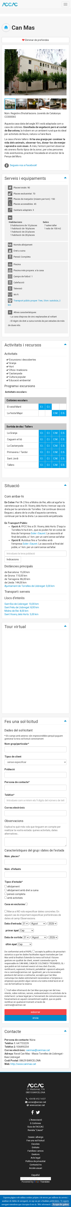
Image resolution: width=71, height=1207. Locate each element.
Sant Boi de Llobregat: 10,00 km (21, 604)
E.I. (41, 406)
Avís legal (35, 1157)
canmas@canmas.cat (38, 1050)
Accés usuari (35, 1168)
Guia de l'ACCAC (35, 1126)
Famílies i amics (35, 1151)
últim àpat (11, 944)
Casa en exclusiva (14, 904)
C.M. (55, 413)
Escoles (35, 1144)
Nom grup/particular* (16, 743)
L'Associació (35, 1120)
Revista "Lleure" (35, 1130)
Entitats (35, 1147)
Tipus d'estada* (13, 881)
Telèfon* (9, 795)
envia (35, 1018)
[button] (21, 104)
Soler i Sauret (38, 533)
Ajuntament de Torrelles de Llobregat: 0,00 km (29, 586)
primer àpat (12, 930)
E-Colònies (35, 1123)
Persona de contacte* (17, 782)
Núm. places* (12, 856)
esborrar (35, 1012)
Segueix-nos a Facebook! (23, 165)
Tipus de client (12, 756)
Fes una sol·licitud (35, 1140)
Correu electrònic (14, 807)
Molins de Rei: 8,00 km (16, 610)
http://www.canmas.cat (23, 1064)
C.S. (63, 413)
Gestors (35, 1154)
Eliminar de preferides (36, 40)
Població (9, 769)
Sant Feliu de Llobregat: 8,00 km (21, 607)
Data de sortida (13, 937)
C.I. (48, 406)
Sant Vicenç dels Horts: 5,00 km (21, 614)
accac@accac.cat (37, 1102)
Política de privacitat (35, 1161)
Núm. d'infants (12, 869)
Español (36, 1175)
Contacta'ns (36, 1164)
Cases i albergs (35, 1137)
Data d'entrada (12, 923)
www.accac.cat (37, 1105)
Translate (44, 1181)
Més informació (44, 1204)
